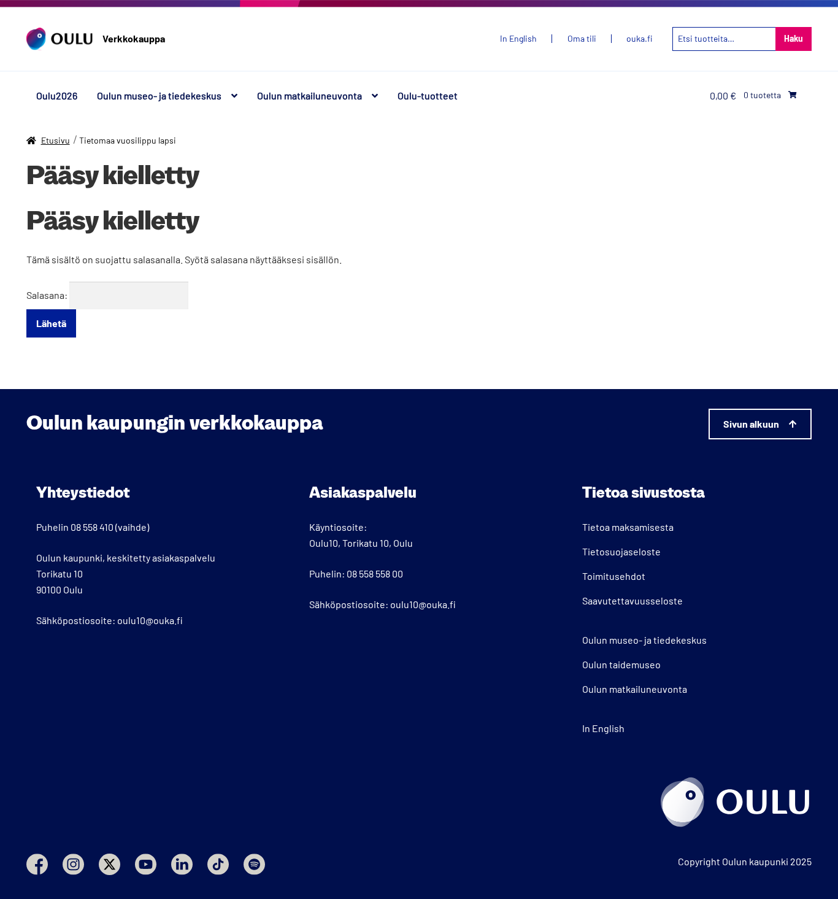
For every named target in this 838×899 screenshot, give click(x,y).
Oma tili (581, 38)
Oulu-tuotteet (428, 95)
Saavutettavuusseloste (632, 600)
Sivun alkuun (751, 424)
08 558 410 (92, 527)
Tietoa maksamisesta (628, 527)
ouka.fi (639, 38)
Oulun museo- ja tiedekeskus (159, 95)
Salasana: (47, 295)
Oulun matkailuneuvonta (309, 95)
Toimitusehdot (613, 576)
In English (603, 728)
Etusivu (55, 140)
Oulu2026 (56, 95)
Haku (793, 38)
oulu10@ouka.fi (150, 620)
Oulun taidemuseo (621, 664)
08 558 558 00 (375, 573)
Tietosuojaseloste (621, 551)
